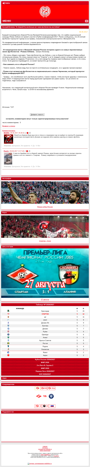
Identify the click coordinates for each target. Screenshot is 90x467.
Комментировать (8, 131)
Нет (39, 146)
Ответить (7, 146)
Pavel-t (6, 151)
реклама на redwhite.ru (45, 449)
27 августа (45, 299)
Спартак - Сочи (45, 241)
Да (34, 146)
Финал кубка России (45, 207)
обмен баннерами (45, 450)
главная (45, 446)
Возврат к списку (8, 126)
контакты (45, 447)
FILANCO (56, 456)
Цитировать (16, 146)
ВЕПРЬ (6, 133)
